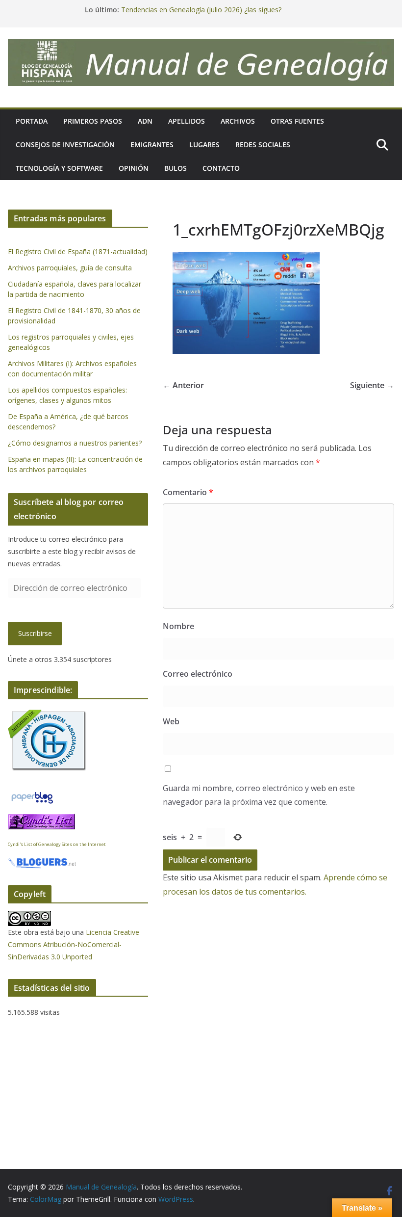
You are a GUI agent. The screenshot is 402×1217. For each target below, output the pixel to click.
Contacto (221, 168)
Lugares (204, 144)
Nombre (178, 626)
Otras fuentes (297, 121)
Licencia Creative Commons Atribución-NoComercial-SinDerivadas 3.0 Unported (73, 944)
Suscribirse (35, 633)
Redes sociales (262, 144)
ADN (145, 121)
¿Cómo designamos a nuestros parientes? (75, 443)
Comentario (188, 492)
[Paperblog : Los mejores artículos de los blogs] (32, 795)
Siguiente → (372, 385)
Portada (32, 121)
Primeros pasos (92, 121)
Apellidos (186, 121)
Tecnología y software (59, 168)
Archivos (238, 121)
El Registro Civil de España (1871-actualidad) (78, 251)
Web (171, 721)
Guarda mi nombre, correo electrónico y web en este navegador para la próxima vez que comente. (259, 795)
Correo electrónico (197, 673)
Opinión (134, 168)
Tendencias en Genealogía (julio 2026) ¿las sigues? (201, 9)
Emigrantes (152, 144)
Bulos (175, 168)
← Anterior (183, 385)
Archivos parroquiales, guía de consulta (70, 267)
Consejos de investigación (65, 144)
